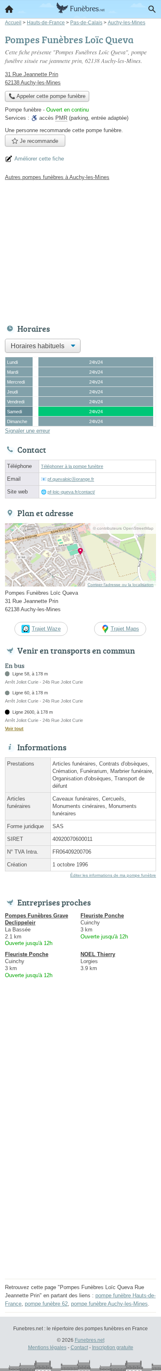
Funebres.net (89, 1340)
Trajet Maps (125, 629)
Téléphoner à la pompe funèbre (72, 466)
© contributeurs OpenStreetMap (123, 528)
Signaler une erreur (27, 431)
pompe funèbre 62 (46, 1304)
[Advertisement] (80, 1196)
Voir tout (14, 728)
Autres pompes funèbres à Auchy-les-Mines (57, 177)
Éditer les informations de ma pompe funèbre (113, 875)
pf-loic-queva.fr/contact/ (71, 491)
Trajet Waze (46, 629)
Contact (79, 1347)
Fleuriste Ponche (102, 915)
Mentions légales (47, 1347)
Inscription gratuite (112, 1347)
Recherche (152, 9)
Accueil (9, 9)
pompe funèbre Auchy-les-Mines (109, 1304)
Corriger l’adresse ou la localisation (121, 584)
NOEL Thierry (97, 954)
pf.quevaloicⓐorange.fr (70, 479)
